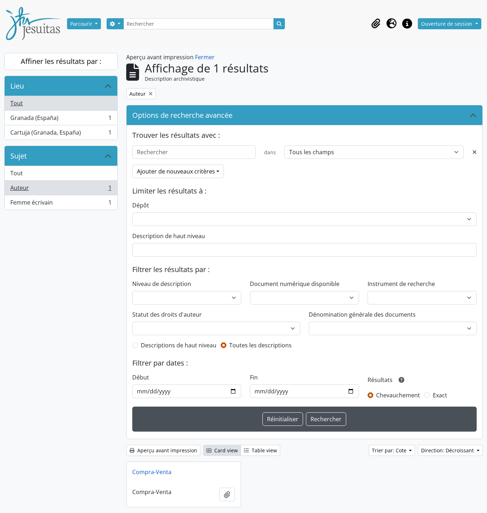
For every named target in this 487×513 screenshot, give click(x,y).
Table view (263, 450)
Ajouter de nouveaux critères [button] (176, 171)
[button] (376, 23)
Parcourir (82, 23)
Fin (254, 377)
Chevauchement (398, 395)
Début (140, 377)
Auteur (61, 189)
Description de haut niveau (168, 236)
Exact (440, 395)
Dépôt (140, 205)
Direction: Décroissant (448, 450)
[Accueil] (35, 23)
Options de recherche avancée (182, 115)
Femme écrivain (61, 204)
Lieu (17, 86)
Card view (225, 450)
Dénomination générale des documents (362, 314)
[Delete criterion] (474, 152)
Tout (16, 103)
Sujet (18, 156)
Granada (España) (61, 119)
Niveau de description (161, 284)
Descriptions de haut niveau (178, 345)
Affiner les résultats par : (61, 61)
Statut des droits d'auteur (167, 314)
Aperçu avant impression (166, 450)
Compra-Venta (151, 472)
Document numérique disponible (294, 284)
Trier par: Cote (390, 450)
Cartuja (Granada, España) (61, 134)
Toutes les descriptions (260, 345)
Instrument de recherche (401, 284)
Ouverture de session (447, 23)
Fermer (205, 57)
